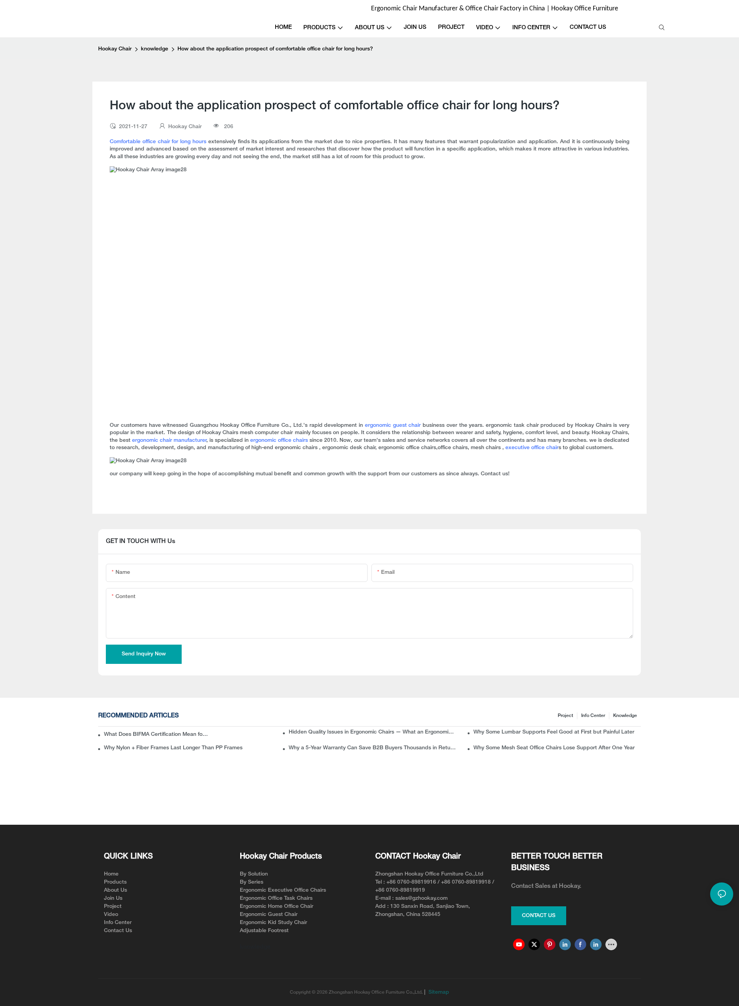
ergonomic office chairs (279, 440)
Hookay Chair (115, 49)
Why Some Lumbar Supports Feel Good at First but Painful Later (553, 732)
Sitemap (438, 992)
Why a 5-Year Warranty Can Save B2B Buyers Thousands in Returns (372, 747)
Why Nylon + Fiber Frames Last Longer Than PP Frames (173, 747)
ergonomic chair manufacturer (169, 440)
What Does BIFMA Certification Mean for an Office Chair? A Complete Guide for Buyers (156, 734)
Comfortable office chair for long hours (158, 141)
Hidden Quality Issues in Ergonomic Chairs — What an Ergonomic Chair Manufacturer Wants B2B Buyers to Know (372, 732)
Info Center (593, 716)
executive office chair (531, 447)
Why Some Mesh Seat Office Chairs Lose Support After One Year (554, 747)
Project (565, 716)
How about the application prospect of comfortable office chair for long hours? (275, 49)
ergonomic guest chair (393, 425)
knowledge (154, 49)
